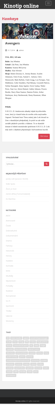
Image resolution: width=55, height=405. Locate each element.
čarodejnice (11, 375)
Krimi (8, 271)
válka (16, 372)
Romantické (11, 296)
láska (36, 345)
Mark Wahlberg (20, 349)
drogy (21, 342)
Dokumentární (12, 235)
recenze (19, 364)
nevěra (39, 353)
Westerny (10, 321)
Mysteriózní (10, 281)
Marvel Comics (34, 349)
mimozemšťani (21, 353)
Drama (9, 240)
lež (31, 345)
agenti (26, 338)
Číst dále (44, 136)
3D (8, 338)
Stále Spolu (10, 184)
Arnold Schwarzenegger (39, 338)
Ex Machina (10, 199)
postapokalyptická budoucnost (18, 360)
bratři (9, 342)
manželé (10, 349)
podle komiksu (12, 357)
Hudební (9, 261)
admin (21, 50)
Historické (10, 251)
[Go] (46, 164)
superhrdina (19, 368)
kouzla (9, 345)
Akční (8, 215)
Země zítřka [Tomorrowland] (18, 194)
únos (36, 372)
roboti (33, 364)
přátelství (10, 364)
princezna (35, 360)
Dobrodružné (11, 230)
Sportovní (10, 306)
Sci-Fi (8, 301)
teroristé (38, 368)
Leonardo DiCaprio (21, 345)
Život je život (11, 189)
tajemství (29, 368)
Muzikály (9, 276)
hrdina (32, 342)
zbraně (22, 372)
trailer (46, 368)
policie (22, 357)
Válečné (9, 316)
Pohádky (9, 286)
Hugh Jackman (42, 342)
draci (15, 342)
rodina (40, 364)
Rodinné (9, 291)
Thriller (9, 311)
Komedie (9, 266)
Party (46, 353)
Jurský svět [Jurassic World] (17, 179)
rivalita (26, 364)
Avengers (12, 43)
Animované (10, 220)
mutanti (32, 353)
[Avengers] (27, 31)
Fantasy (9, 245)
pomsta (30, 357)
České (8, 225)
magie (43, 345)
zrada (30, 372)
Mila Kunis (10, 353)
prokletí (44, 360)
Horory (9, 256)
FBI (27, 342)
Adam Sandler (16, 338)
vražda (9, 372)
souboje (10, 368)
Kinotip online (21, 6)
